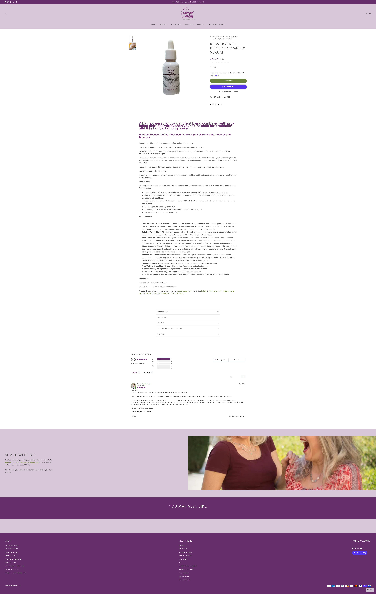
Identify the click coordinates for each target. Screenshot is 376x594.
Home (212, 36)
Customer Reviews (185, 555)
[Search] (6, 14)
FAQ (180, 562)
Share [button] (134, 416)
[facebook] (5, 2)
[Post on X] (213, 104)
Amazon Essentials (11, 569)
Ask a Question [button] (221, 360)
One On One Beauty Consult (14, 566)
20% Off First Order (12, 545)
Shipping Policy (184, 573)
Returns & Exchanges (186, 569)
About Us (182, 545)
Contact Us (183, 548)
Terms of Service (185, 580)
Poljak (203, 291)
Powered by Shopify (13, 585)
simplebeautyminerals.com (219, 63)
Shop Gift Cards (10, 562)
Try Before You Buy (11, 548)
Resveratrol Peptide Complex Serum (141, 411)
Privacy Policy (184, 576)
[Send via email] (218, 104)
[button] (221, 104)
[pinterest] (10, 2)
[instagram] (8, 2)
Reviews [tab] (134, 373)
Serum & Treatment (231, 36)
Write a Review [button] (238, 360)
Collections (219, 36)
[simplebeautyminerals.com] (188, 13)
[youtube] (13, 2)
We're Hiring (183, 559)
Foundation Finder (11, 552)
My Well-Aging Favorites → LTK (15, 573)
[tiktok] (16, 2)
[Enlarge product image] (172, 69)
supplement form (184, 291)
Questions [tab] (147, 373)
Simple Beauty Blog (185, 552)
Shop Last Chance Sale (13, 559)
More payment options (228, 92)
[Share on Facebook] (210, 104)
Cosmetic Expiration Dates (188, 566)
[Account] (366, 14)
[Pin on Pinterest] (215, 104)
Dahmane (213, 291)
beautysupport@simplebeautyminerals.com (22, 462)
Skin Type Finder (10, 555)
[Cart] (370, 14)
